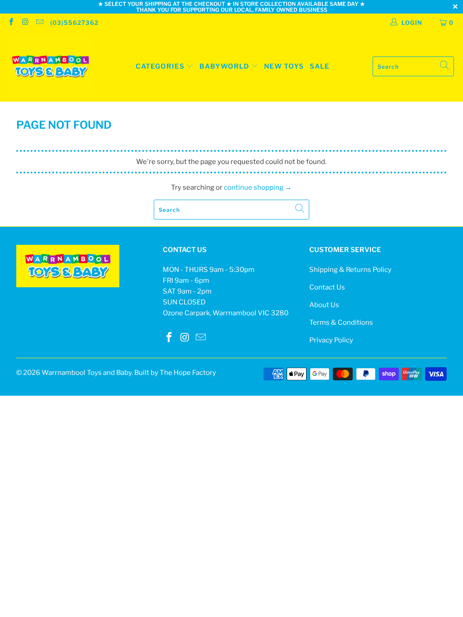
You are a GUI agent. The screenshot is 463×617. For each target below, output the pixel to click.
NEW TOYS (284, 66)
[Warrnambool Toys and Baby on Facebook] (11, 22)
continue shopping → (258, 187)
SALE (320, 66)
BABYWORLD (225, 66)
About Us (324, 305)
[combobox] (413, 66)
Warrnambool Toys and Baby (87, 373)
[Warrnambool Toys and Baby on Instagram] (25, 22)
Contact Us (327, 287)
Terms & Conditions (341, 322)
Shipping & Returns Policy (350, 270)
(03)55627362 (74, 22)
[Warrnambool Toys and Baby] (51, 66)
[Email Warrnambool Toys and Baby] (39, 22)
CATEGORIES (160, 66)
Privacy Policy (331, 340)
